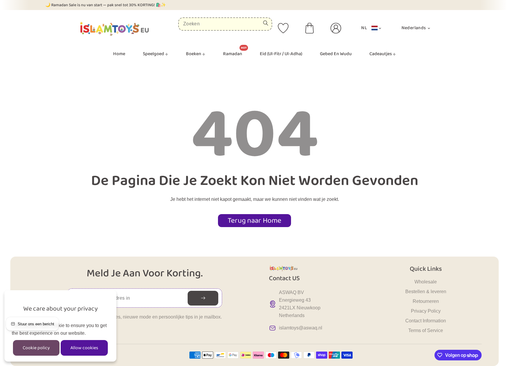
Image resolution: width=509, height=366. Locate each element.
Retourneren (426, 301)
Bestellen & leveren (425, 291)
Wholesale (425, 281)
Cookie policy (36, 348)
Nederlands (414, 28)
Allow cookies (84, 348)
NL (364, 28)
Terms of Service (425, 330)
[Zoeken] (265, 23)
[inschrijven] (203, 298)
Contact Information (425, 320)
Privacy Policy (426, 311)
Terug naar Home (254, 221)
